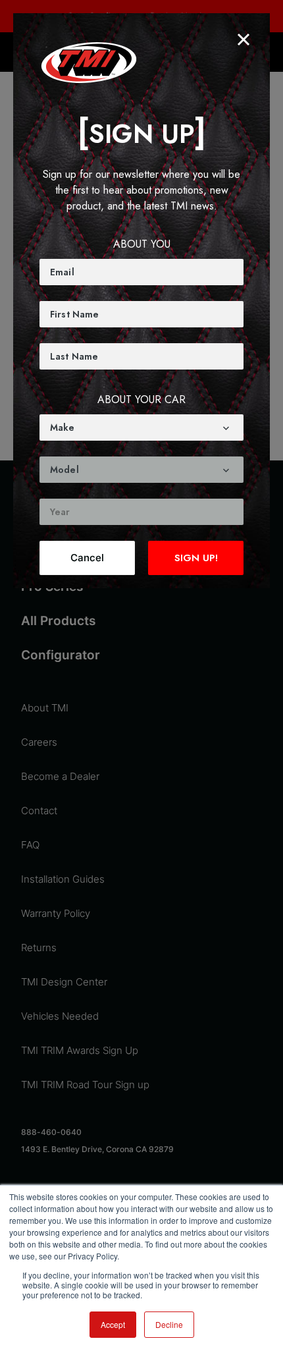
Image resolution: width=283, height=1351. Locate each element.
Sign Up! (196, 558)
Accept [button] (113, 1324)
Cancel (87, 557)
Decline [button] (169, 1324)
